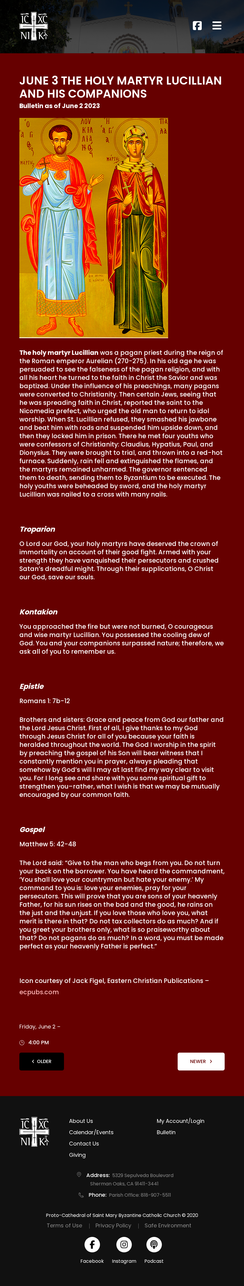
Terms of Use (64, 1225)
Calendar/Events (91, 1132)
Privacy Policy (113, 1225)
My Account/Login (180, 1121)
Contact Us (84, 1143)
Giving (77, 1155)
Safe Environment (168, 1225)
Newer (198, 1061)
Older (44, 1061)
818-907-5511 (156, 1195)
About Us (81, 1121)
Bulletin (166, 1132)
